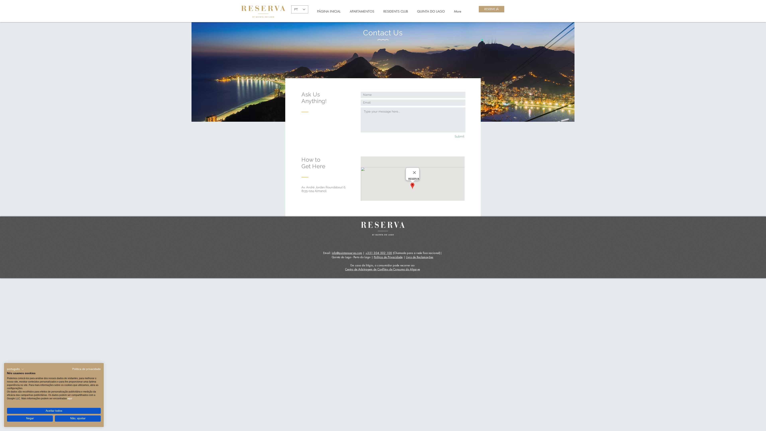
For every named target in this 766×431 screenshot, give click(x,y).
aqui (69, 398)
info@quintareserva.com (347, 253)
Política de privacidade (86, 369)
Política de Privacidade (388, 257)
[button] (15, 369)
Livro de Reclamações (419, 257)
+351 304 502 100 (378, 253)
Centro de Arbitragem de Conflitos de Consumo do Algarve (382, 269)
